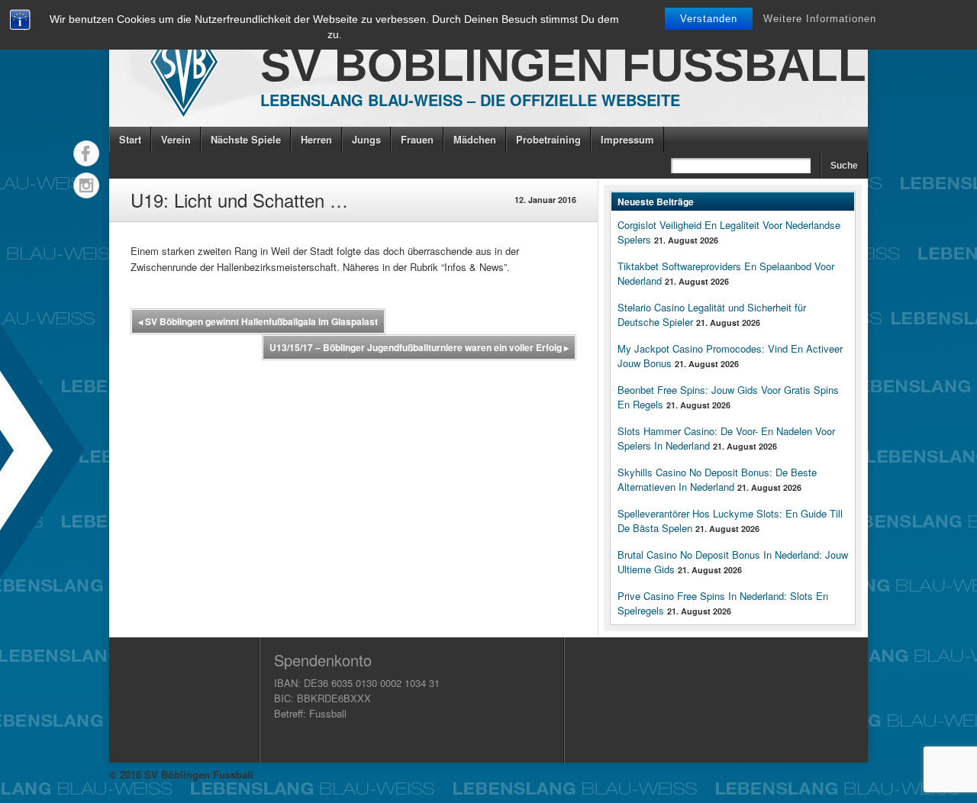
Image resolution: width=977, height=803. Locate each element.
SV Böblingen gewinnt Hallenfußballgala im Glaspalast (258, 321)
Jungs (366, 139)
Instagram (86, 185)
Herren (316, 139)
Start (130, 139)
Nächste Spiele (246, 139)
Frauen (417, 139)
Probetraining (548, 139)
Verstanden (708, 18)
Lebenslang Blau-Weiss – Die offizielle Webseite (470, 100)
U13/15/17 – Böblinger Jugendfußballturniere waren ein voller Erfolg (419, 347)
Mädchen (474, 139)
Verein (176, 139)
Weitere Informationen (819, 18)
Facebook (86, 153)
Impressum (627, 139)
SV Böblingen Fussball (563, 65)
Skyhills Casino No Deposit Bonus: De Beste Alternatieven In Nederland (717, 479)
